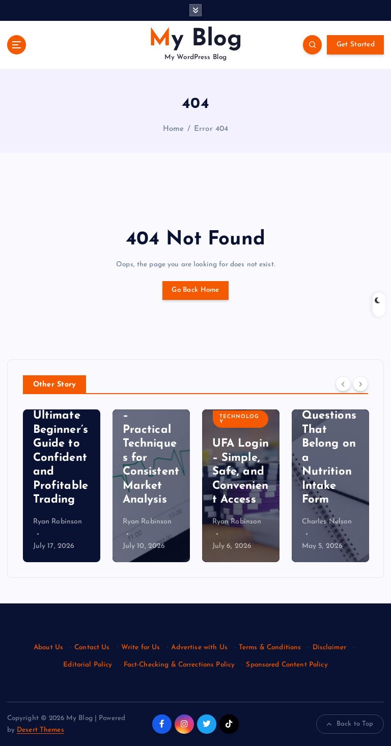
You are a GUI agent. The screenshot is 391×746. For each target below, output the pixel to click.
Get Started (356, 44)
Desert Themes (40, 730)
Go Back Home (195, 290)
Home (173, 129)
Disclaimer (329, 647)
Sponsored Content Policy (286, 664)
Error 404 (211, 129)
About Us (48, 647)
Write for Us (140, 647)
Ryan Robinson (57, 522)
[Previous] (343, 384)
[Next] (360, 384)
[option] (61, 485)
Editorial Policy (87, 664)
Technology (239, 419)
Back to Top (355, 724)
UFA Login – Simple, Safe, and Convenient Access (240, 472)
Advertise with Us (199, 647)
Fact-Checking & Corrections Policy (179, 664)
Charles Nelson (327, 522)
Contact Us (91, 647)
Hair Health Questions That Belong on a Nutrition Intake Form (329, 444)
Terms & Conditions (270, 647)
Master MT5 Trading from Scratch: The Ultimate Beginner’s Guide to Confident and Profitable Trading (60, 416)
